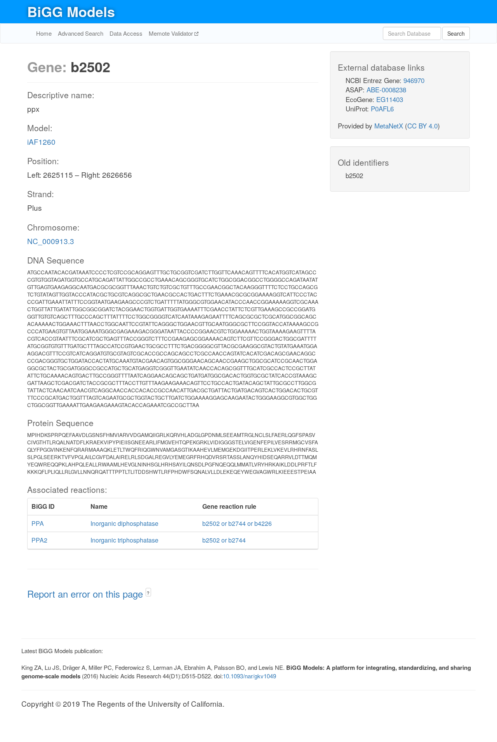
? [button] (148, 592)
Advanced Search (80, 33)
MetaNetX (388, 125)
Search (456, 33)
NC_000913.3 (50, 241)
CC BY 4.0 (422, 125)
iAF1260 (41, 141)
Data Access (125, 33)
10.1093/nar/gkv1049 (249, 676)
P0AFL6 (382, 108)
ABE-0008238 (386, 89)
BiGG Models (71, 11)
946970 (413, 80)
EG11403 (389, 99)
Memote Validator (172, 33)
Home (44, 33)
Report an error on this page (86, 593)
